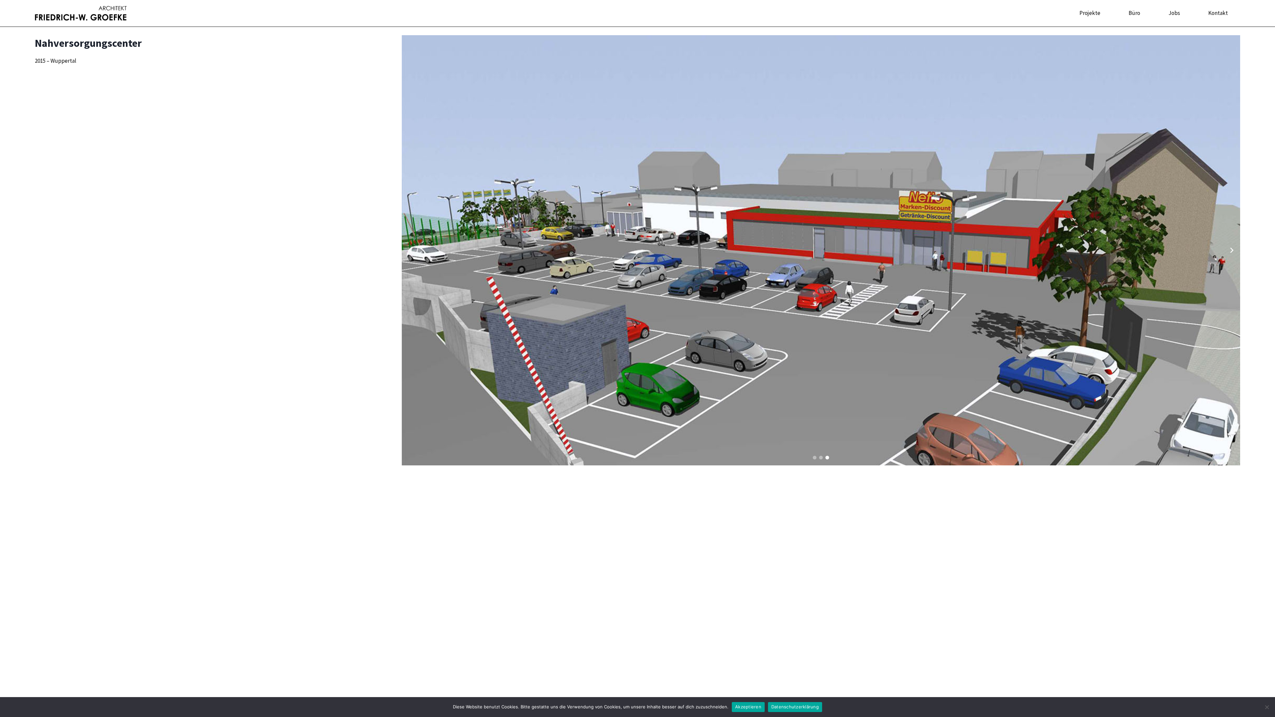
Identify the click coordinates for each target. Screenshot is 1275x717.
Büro (1134, 13)
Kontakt (1218, 13)
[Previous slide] (410, 250)
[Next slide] (1232, 250)
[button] (814, 457)
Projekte (1089, 13)
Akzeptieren (748, 706)
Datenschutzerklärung (795, 706)
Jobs (1174, 13)
